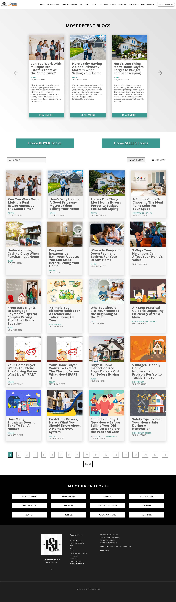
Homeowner (138, 213)
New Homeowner (140, 321)
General (153, 321)
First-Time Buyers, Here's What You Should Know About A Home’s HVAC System (65, 425)
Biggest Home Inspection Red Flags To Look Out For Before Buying (105, 370)
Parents (146, 505)
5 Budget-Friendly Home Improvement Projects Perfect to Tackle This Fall (147, 371)
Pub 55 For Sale (147, 4)
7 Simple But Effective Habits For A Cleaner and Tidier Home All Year (64, 313)
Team (94, 4)
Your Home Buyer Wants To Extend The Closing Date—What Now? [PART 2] (22, 371)
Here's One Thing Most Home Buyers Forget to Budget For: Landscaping (129, 68)
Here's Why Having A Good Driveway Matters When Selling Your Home (87, 68)
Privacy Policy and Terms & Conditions (88, 589)
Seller (75, 77)
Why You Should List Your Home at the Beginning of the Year (105, 312)
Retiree (68, 514)
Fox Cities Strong (166, 4)
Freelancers (68, 496)
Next (88, 464)
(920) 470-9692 (111, 542)
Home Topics (45, 143)
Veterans (147, 514)
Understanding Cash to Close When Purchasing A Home (23, 253)
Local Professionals (107, 4)
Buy (81, 4)
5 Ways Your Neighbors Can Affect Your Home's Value (147, 255)
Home (42, 4)
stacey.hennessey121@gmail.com (118, 546)
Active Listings (53, 4)
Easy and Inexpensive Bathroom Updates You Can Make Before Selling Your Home (64, 258)
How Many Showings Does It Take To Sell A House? (21, 424)
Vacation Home (107, 514)
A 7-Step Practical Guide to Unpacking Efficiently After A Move (148, 312)
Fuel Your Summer (70, 4)
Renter (29, 514)
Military (68, 505)
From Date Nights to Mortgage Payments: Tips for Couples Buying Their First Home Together (22, 315)
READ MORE (46, 115)
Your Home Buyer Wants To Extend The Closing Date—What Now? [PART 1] (64, 371)
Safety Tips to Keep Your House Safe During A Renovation (147, 424)
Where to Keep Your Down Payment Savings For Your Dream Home (106, 255)
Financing (122, 4)
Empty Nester (29, 496)
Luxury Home (29, 505)
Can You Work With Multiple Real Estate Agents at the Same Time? (46, 68)
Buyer (33, 77)
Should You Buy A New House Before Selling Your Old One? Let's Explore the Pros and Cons (105, 425)
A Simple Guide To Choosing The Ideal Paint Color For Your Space (148, 204)
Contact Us (134, 4)
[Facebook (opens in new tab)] (51, 569)
